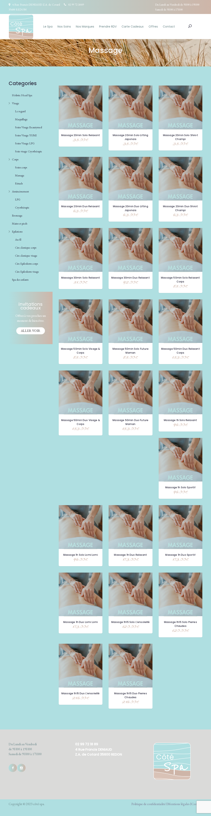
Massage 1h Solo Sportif (180, 487)
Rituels (19, 183)
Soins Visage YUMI (26, 135)
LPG (17, 199)
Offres (153, 26)
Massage (19, 175)
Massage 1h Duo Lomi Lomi (80, 622)
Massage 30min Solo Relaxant (80, 277)
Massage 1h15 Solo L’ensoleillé (130, 622)
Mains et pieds (19, 223)
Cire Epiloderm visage (27, 271)
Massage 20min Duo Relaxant (80, 206)
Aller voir (30, 331)
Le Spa (48, 26)
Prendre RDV (108, 26)
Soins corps (21, 167)
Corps (15, 159)
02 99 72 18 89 (76, 4)
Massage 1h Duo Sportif (180, 555)
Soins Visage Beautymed (28, 127)
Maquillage (21, 119)
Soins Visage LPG (24, 143)
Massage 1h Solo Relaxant (180, 420)
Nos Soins (64, 26)
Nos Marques (85, 26)
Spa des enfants (20, 279)
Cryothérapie (22, 207)
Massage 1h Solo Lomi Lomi (80, 555)
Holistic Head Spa (22, 95)
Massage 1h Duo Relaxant (130, 555)
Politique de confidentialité (148, 804)
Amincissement (20, 191)
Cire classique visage (26, 255)
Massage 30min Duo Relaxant (130, 277)
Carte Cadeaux (133, 26)
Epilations (17, 231)
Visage (15, 103)
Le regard (20, 111)
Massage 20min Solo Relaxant (80, 135)
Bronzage (17, 215)
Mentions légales (179, 804)
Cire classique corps (25, 247)
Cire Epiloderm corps (26, 263)
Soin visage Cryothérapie (28, 151)
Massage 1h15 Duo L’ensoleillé (80, 693)
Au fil (18, 239)
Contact (169, 26)
